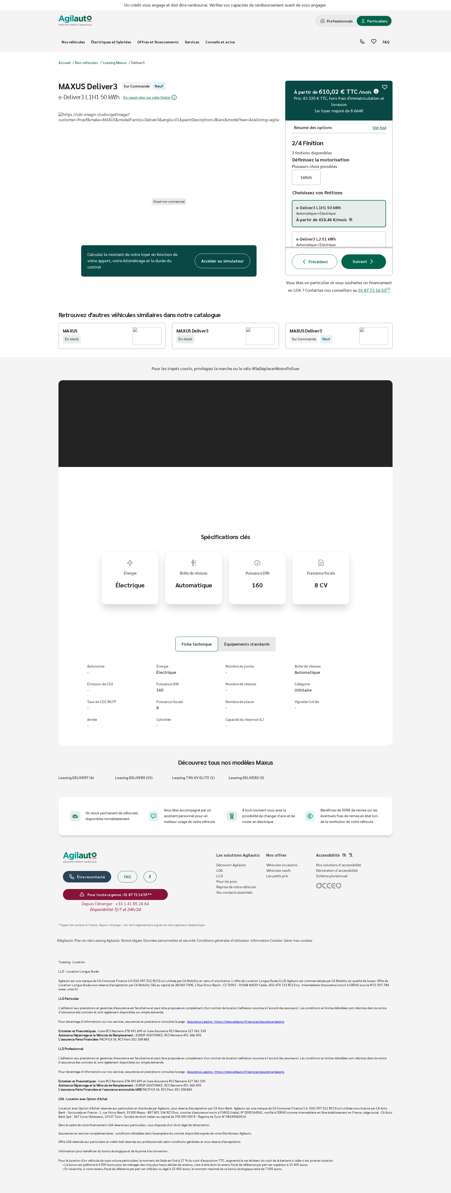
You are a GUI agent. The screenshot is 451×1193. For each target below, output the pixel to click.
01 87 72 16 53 (374, 290)
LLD (219, 876)
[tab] (336, 21)
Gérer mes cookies (298, 941)
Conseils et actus (220, 41)
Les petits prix (277, 876)
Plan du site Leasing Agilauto (97, 941)
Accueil (64, 62)
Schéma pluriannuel (332, 876)
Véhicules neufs (278, 871)
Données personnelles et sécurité (169, 941)
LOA (219, 871)
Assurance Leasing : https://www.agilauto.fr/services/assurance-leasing (235, 1021)
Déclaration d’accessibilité (337, 871)
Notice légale (131, 941)
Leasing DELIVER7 (76, 777)
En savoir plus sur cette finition (146, 98)
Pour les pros (226, 882)
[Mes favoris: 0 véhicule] (373, 42)
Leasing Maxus (115, 62)
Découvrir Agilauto (231, 865)
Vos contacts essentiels (234, 892)
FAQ (386, 41)
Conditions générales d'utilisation (223, 941)
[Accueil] (75, 21)
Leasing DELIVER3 (246, 777)
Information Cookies (266, 941)
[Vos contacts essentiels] (362, 42)
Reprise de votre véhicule (236, 887)
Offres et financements (158, 41)
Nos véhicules (73, 41)
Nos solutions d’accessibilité (338, 865)
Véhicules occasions (282, 865)
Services (192, 41)
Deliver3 (138, 62)
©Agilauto (65, 941)
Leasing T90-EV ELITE (193, 777)
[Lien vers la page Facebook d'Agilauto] (150, 876)
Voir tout (379, 127)
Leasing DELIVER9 (133, 777)
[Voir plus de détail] (376, 91)
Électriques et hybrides (111, 41)
